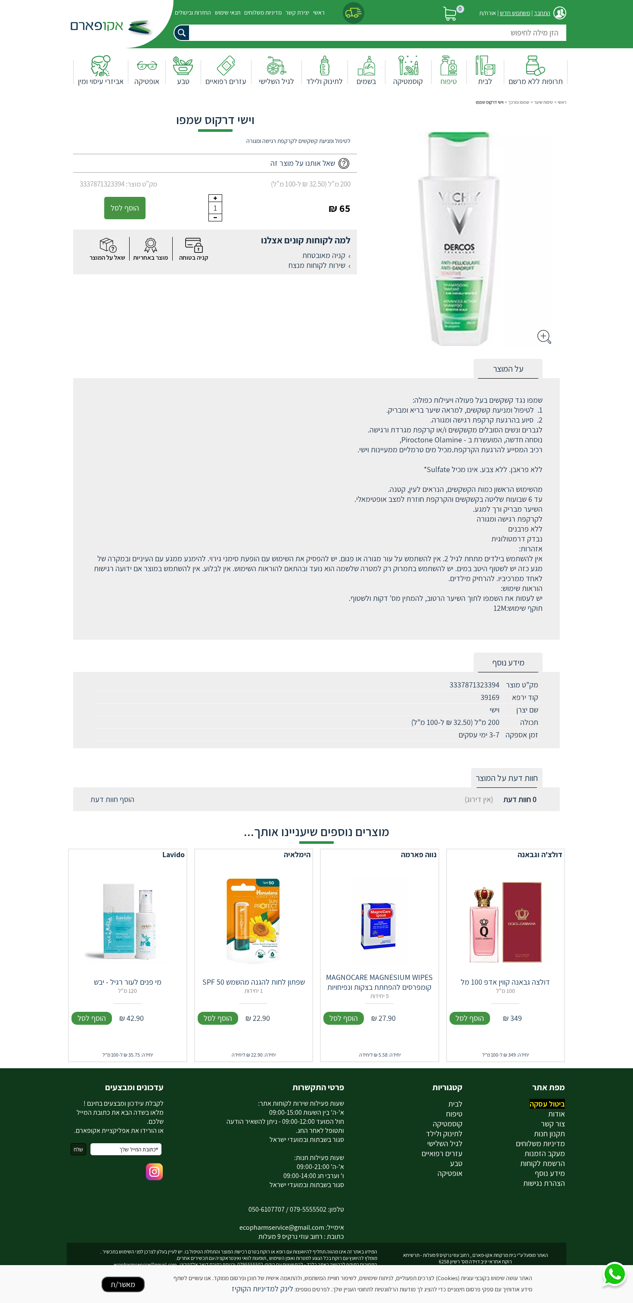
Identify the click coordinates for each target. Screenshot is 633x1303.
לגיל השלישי (276, 81)
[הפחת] (215, 217)
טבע (183, 81)
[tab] (508, 369)
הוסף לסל (125, 208)
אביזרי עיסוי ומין (101, 81)
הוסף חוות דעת (112, 799)
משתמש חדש (515, 13)
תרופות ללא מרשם (536, 81)
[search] (368, 33)
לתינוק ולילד (324, 81)
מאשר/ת (123, 1284)
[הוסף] (215, 198)
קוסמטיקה (408, 81)
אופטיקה (146, 81)
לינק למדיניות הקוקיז (262, 1289)
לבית (485, 81)
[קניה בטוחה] (194, 245)
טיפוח (449, 81)
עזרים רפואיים (225, 81)
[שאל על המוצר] (108, 245)
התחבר (542, 13)
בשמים (366, 81)
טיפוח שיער (543, 102)
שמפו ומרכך (518, 102)
